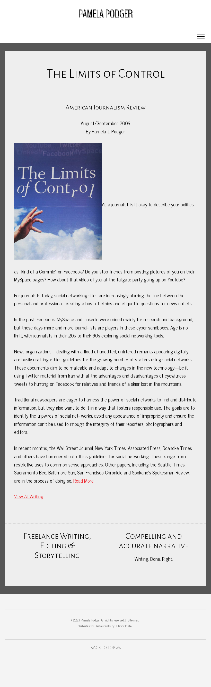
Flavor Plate (123, 626)
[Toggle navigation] (200, 36)
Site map (133, 620)
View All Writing (28, 496)
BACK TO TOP (103, 647)
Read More (83, 480)
